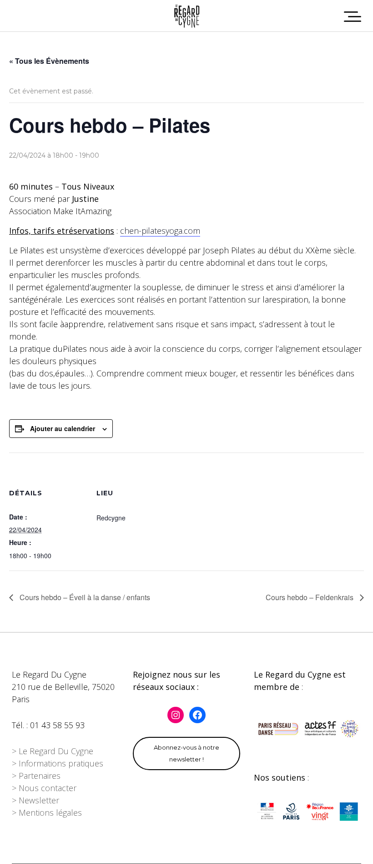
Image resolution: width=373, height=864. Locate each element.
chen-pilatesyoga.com (160, 230)
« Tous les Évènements (49, 61)
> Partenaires (36, 775)
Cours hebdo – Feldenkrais (310, 597)
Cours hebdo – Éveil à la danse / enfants (84, 597)
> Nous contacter (44, 787)
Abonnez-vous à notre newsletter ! (186, 753)
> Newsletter (35, 800)
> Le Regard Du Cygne (52, 751)
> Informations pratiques (57, 763)
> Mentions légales (47, 812)
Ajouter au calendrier (62, 428)
